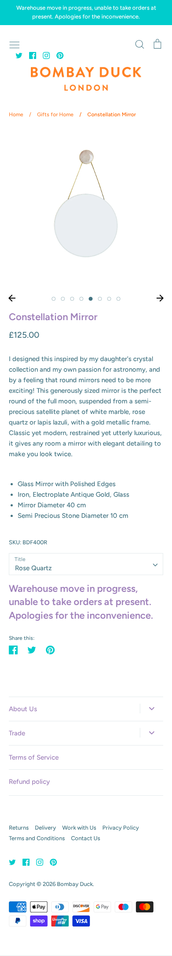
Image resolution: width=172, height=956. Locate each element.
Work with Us (79, 827)
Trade (17, 733)
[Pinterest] (57, 55)
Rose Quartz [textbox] (33, 568)
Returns (19, 827)
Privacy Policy (120, 827)
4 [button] (81, 299)
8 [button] (118, 299)
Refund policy (29, 782)
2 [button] (63, 299)
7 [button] (109, 299)
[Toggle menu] (14, 44)
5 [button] (91, 299)
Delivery (45, 827)
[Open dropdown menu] (151, 708)
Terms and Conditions (37, 838)
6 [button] (100, 299)
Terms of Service (34, 757)
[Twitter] (15, 55)
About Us (23, 709)
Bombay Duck (75, 884)
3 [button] (72, 299)
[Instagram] (43, 55)
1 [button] (54, 299)
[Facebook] (29, 55)
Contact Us (85, 838)
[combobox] (86, 564)
